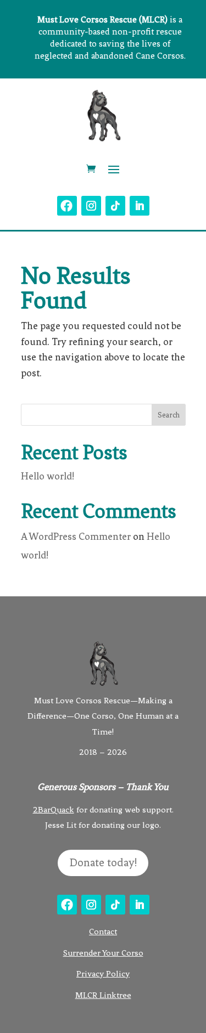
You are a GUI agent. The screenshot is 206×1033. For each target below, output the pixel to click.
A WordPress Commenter (76, 536)
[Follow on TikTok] (115, 206)
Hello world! (47, 476)
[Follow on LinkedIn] (139, 206)
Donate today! (103, 862)
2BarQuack (53, 810)
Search (169, 415)
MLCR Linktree (103, 995)
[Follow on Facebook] (67, 206)
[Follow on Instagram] (91, 206)
